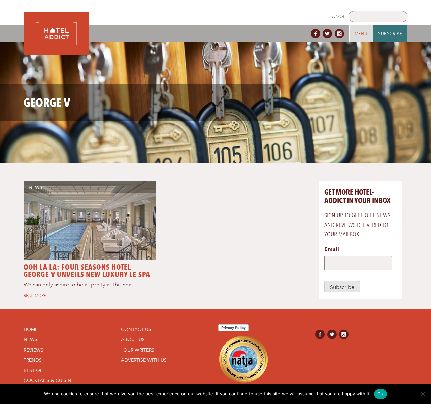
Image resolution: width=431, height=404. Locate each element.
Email (331, 249)
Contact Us (136, 329)
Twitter (329, 33)
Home (31, 329)
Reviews (33, 350)
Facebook (317, 33)
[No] (422, 394)
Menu (361, 33)
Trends (33, 360)
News (35, 187)
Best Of (33, 370)
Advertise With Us (144, 360)
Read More (35, 295)
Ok (380, 393)
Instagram (341, 33)
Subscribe (390, 33)
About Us (133, 339)
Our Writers (138, 350)
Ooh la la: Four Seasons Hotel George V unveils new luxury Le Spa (87, 270)
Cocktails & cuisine (49, 380)
